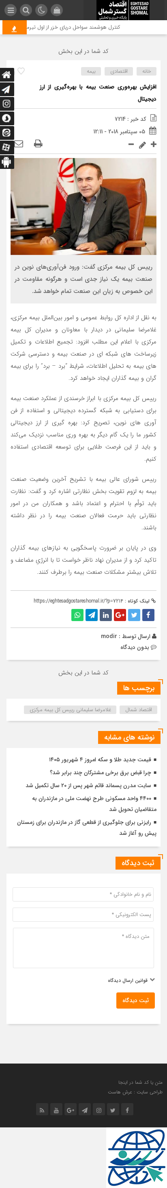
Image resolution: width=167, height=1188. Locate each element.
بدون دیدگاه (134, 647)
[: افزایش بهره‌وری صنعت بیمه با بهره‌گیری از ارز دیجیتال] (19, 144)
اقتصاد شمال (138, 710)
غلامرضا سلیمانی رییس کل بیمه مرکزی (70, 710)
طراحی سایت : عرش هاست (135, 1092)
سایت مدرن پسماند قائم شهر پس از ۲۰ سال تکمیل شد (88, 785)
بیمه (91, 71)
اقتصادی (119, 71)
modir (109, 636)
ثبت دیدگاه (135, 1000)
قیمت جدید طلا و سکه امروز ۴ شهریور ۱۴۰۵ (100, 759)
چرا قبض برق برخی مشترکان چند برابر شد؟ (100, 772)
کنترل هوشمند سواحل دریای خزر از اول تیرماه (76, 27)
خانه (146, 71)
